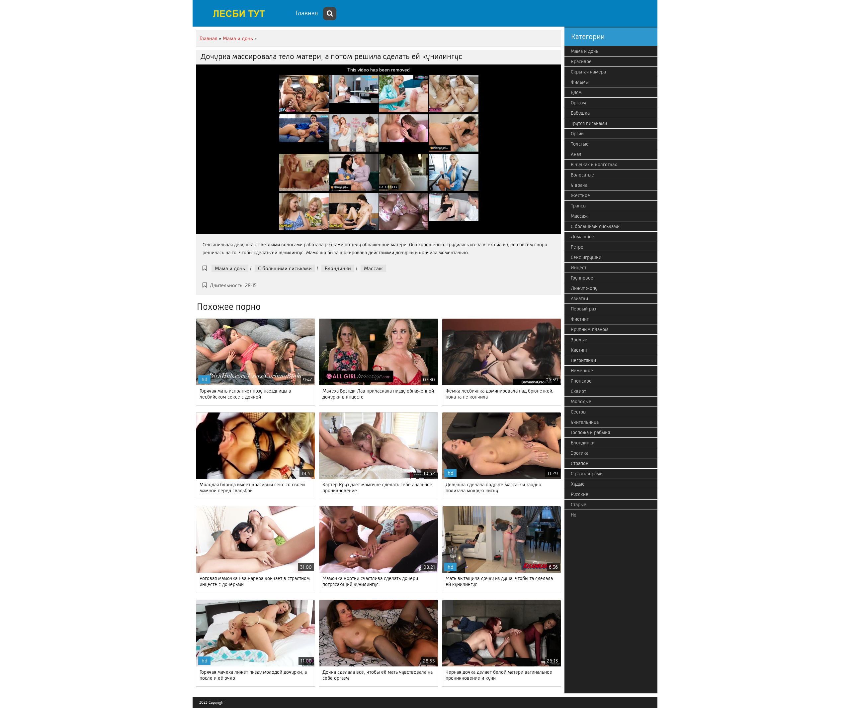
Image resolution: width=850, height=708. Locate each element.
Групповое (582, 278)
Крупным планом (589, 329)
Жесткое (580, 195)
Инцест (578, 268)
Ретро (577, 247)
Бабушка (580, 113)
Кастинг (579, 350)
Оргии (577, 134)
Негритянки (583, 360)
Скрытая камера (588, 72)
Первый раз (583, 309)
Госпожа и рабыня (590, 432)
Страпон (579, 463)
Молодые (581, 402)
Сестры (578, 412)
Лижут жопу (584, 288)
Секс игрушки (586, 257)
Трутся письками (589, 123)
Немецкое (582, 371)
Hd (573, 515)
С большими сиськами (285, 268)
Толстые (580, 144)
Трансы (578, 206)
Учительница (585, 422)
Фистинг (580, 319)
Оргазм (578, 103)
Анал (576, 154)
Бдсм (576, 92)
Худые (578, 484)
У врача (579, 185)
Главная (307, 13)
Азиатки (579, 298)
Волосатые (582, 175)
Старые (578, 505)
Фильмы (580, 82)
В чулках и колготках (594, 165)
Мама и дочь (230, 268)
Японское (581, 381)
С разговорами (587, 474)
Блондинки (338, 268)
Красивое (581, 61)
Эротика (579, 453)
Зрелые (579, 340)
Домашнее (582, 237)
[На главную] (242, 13)
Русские (579, 494)
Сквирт (578, 391)
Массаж (373, 268)
